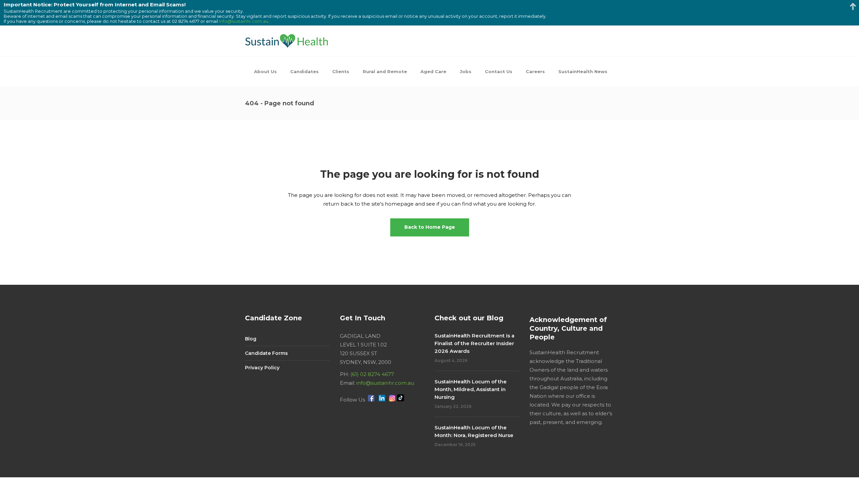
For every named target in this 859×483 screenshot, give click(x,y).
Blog (250, 339)
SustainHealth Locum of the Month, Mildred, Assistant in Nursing (471, 389)
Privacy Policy (262, 368)
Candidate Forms (266, 353)
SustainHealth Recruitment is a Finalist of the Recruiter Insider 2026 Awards (474, 343)
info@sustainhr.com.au (385, 383)
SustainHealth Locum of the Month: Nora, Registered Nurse (474, 431)
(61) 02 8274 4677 (372, 374)
